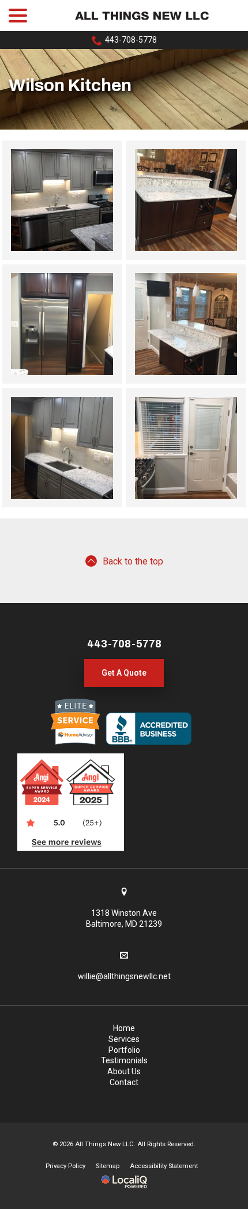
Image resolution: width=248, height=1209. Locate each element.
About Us (124, 1071)
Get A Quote (124, 672)
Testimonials (124, 1060)
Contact (124, 1082)
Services (124, 1039)
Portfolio (124, 1050)
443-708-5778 (131, 39)
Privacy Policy (65, 1166)
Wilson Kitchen (70, 85)
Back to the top (133, 561)
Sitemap (107, 1166)
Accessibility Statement (164, 1166)
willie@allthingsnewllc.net (124, 976)
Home (124, 1028)
